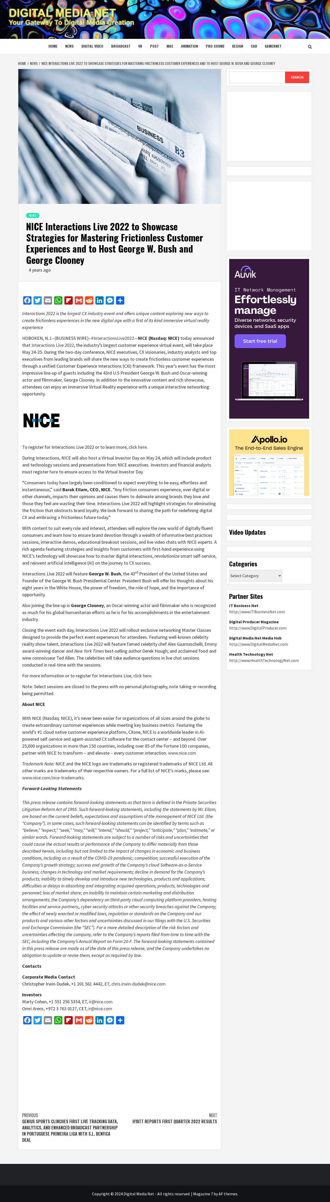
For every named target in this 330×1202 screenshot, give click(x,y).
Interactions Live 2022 (52, 345)
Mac (170, 46)
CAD (254, 46)
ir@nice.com (101, 1002)
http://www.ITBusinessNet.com (257, 611)
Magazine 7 (203, 1193)
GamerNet (273, 46)
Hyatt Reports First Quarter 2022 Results (175, 1118)
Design (237, 46)
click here (138, 447)
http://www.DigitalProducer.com (258, 627)
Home (52, 46)
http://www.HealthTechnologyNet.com (264, 660)
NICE (142, 338)
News (69, 46)
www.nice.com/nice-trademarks (53, 778)
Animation (189, 46)
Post (154, 46)
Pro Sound (215, 46)
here (54, 472)
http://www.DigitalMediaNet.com (258, 644)
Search (297, 77)
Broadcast (120, 46)
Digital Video (92, 46)
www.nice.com (182, 753)
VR (140, 46)
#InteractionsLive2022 (112, 338)
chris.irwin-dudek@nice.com (138, 984)
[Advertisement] (119, 1066)
